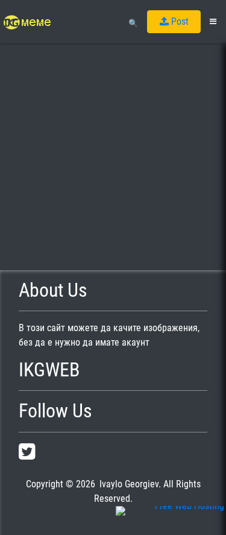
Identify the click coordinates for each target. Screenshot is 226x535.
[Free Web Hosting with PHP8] (170, 519)
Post (179, 21)
